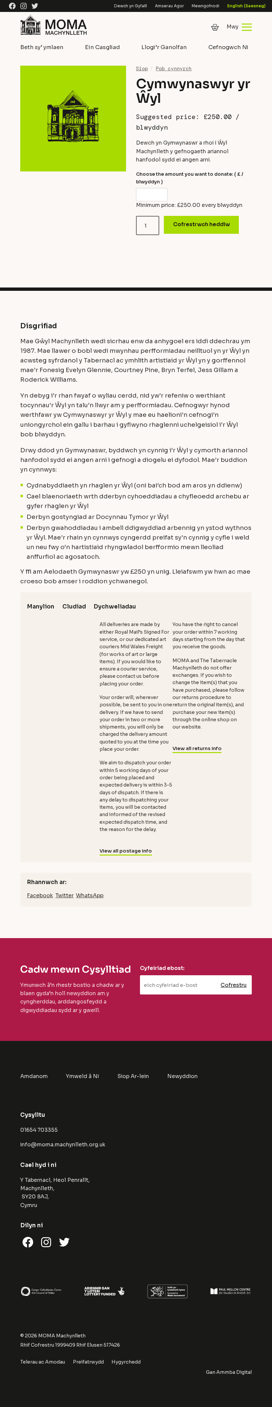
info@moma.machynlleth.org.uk (62, 1144)
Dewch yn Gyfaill (130, 5)
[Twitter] (35, 6)
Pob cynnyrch (174, 68)
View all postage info (126, 851)
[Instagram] (23, 6)
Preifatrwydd (88, 1362)
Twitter (64, 895)
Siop (142, 68)
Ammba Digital (234, 1372)
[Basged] (215, 27)
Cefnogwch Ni (228, 47)
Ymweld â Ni (82, 1076)
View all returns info (197, 748)
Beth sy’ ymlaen (41, 47)
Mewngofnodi (205, 5)
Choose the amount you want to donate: (189, 177)
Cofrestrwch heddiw (201, 224)
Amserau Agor (169, 5)
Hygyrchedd (126, 1362)
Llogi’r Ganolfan (164, 47)
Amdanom (34, 1076)
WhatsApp (89, 895)
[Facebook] (12, 6)
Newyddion (182, 1076)
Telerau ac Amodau (42, 1362)
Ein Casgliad (102, 47)
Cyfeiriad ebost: (162, 968)
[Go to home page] (53, 35)
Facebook (40, 895)
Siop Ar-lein (133, 1076)
